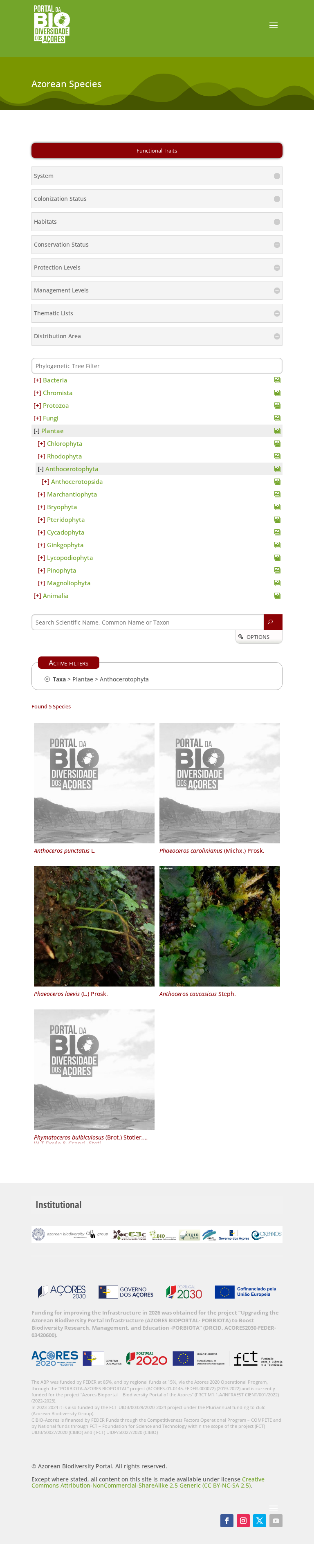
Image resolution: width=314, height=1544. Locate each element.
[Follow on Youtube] (276, 1520)
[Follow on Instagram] (243, 1520)
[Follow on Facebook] (226, 1520)
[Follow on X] (259, 1520)
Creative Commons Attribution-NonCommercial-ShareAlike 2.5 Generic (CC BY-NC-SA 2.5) (148, 1482)
